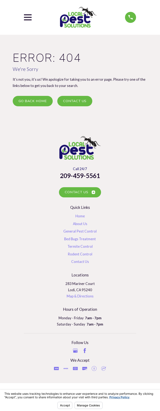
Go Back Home (33, 101)
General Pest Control (80, 231)
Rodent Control (80, 254)
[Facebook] (84, 350)
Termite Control (80, 246)
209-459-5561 (80, 175)
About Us (80, 224)
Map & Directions (80, 296)
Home (80, 216)
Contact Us (74, 101)
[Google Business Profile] (75, 350)
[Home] (78, 17)
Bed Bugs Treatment (80, 239)
